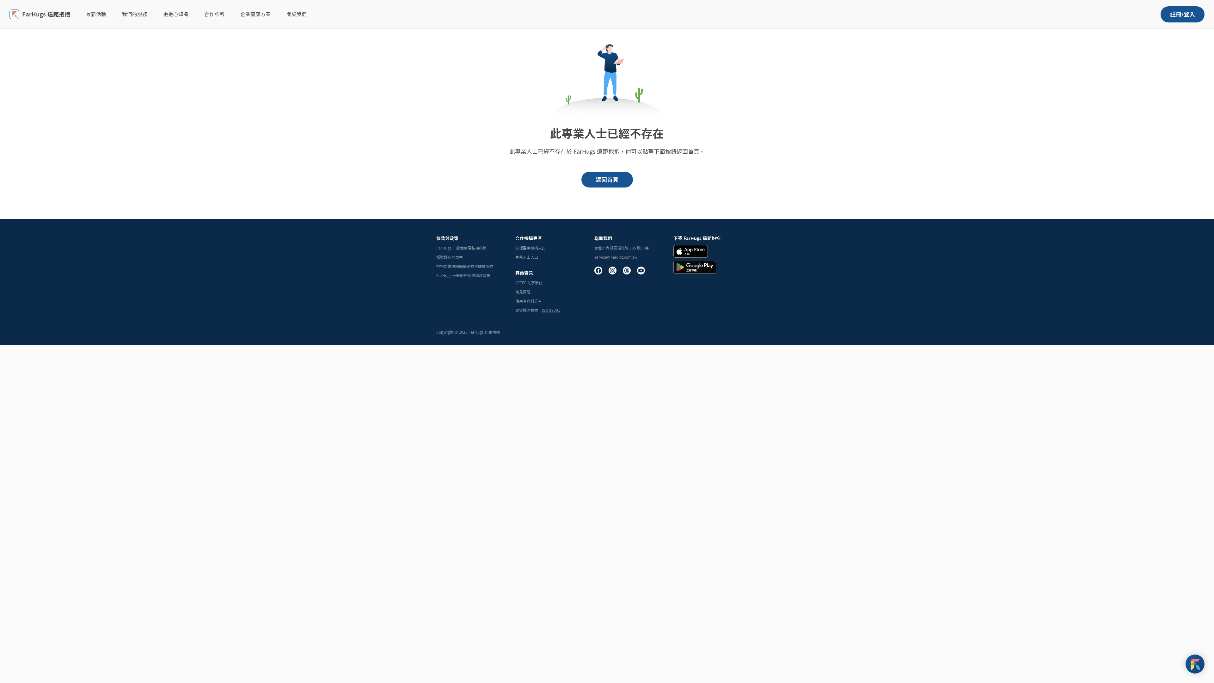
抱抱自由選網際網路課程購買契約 (464, 266)
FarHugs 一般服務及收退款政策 (463, 275)
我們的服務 (134, 14)
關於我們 (296, 14)
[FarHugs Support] (1195, 664)
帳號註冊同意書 (449, 257)
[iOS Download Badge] (690, 251)
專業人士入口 (526, 257)
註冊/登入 (1182, 14)
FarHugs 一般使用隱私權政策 (461, 248)
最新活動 (96, 14)
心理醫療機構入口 (530, 248)
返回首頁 (607, 179)
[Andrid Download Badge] (694, 267)
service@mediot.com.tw (615, 257)
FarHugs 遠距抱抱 (46, 14)
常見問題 (522, 292)
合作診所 (214, 14)
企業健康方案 (255, 14)
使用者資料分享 (528, 301)
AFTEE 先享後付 (529, 283)
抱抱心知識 (175, 14)
